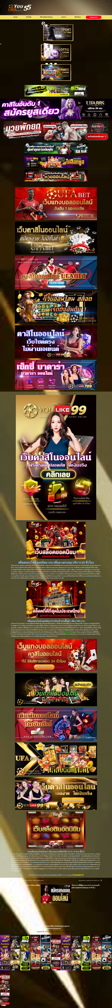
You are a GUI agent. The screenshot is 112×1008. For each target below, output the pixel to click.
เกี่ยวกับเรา (78, 17)
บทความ (63, 17)
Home (15, 17)
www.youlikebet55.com (68, 932)
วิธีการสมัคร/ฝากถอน (46, 17)
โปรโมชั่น (28, 17)
